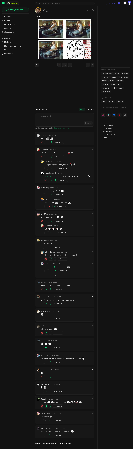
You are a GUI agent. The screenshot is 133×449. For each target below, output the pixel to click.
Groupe (120, 101)
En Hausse (8, 20)
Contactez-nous (106, 128)
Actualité (125, 77)
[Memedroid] (3, 3)
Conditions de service (108, 134)
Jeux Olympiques (117, 81)
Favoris (7, 38)
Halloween (106, 92)
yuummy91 (44, 370)
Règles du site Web (107, 131)
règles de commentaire (61, 128)
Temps (90, 109)
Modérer (7, 42)
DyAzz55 (47, 199)
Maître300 (44, 399)
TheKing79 (44, 311)
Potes (112, 101)
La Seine (105, 84)
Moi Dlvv (115, 77)
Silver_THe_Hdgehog (47, 428)
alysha (44, 9)
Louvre (120, 88)
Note (81, 109)
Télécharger (16, 10)
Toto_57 (43, 214)
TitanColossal (45, 355)
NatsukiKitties (45, 414)
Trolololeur (44, 188)
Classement (8, 54)
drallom (43, 240)
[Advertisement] (115, 36)
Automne (106, 88)
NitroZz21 (44, 135)
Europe (105, 81)
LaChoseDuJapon (50, 252)
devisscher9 (44, 150)
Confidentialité (106, 137)
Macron (125, 74)
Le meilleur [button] (8, 24)
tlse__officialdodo (46, 297)
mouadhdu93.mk (50, 173)
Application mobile (107, 125)
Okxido (43, 326)
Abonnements (9, 32)
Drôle (117, 74)
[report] (88, 65)
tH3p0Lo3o (48, 161)
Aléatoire (7, 28)
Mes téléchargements (12, 46)
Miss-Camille (44, 384)
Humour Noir (107, 74)
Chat (6, 50)
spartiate (43, 282)
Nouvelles (8, 16)
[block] (92, 65)
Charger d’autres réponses (51, 275)
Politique (106, 77)
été (114, 88)
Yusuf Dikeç (116, 84)
